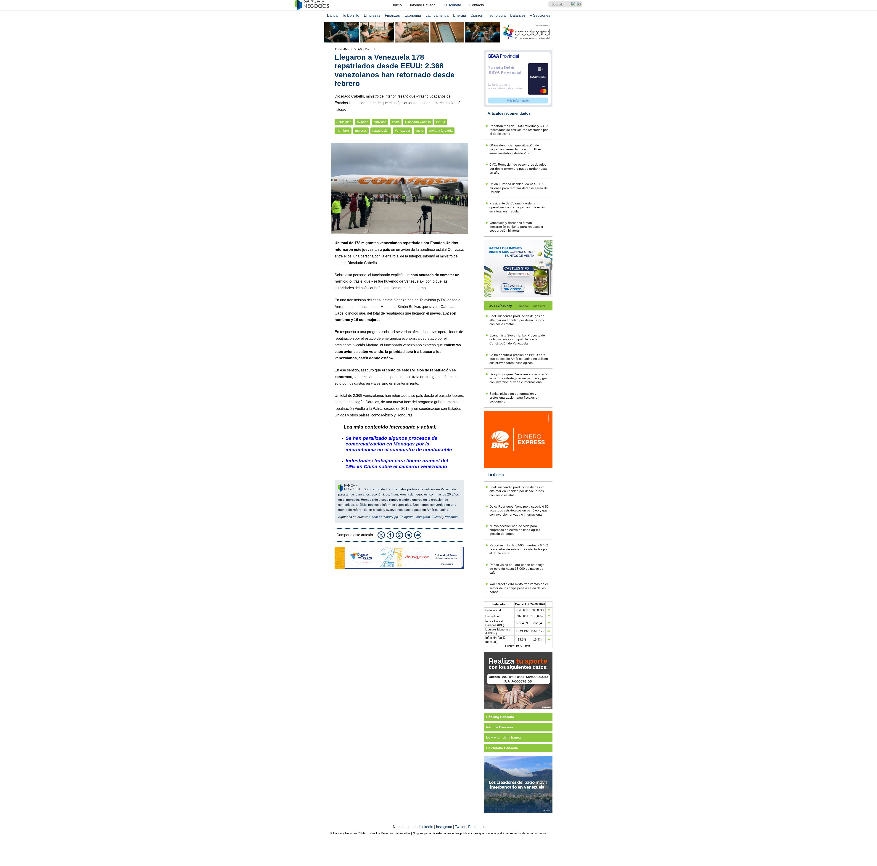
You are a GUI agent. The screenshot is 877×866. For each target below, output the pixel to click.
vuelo (419, 130)
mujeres (361, 130)
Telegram (407, 517)
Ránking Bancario (500, 717)
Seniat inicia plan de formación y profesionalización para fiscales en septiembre (514, 397)
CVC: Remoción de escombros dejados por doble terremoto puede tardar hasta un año (518, 168)
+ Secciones (540, 15)
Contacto (476, 5)
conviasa (380, 122)
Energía (459, 15)
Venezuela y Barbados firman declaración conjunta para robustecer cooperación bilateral (516, 227)
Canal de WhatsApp (383, 517)
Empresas (372, 15)
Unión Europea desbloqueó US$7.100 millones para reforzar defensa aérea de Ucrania (518, 188)
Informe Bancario (499, 727)
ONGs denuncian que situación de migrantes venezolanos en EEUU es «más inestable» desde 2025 (515, 149)
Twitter (436, 517)
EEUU (440, 122)
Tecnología (497, 15)
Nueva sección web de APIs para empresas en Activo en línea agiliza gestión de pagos (514, 530)
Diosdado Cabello (418, 122)
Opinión (476, 15)
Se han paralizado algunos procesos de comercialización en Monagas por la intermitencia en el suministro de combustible (399, 443)
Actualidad (343, 122)
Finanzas (392, 15)
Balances (518, 15)
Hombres (343, 130)
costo (396, 122)
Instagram (422, 517)
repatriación (380, 130)
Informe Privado (423, 5)
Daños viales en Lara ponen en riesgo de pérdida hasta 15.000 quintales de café (516, 569)
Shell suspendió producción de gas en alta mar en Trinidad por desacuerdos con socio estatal (516, 320)
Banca (332, 15)
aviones (362, 122)
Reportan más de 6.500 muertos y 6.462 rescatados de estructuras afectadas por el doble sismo (518, 130)
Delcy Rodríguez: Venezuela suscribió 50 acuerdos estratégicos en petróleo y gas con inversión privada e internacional (519, 378)
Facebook (452, 517)
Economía (412, 15)
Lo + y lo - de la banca (503, 737)
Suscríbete (452, 5)
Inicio (397, 5)
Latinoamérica (437, 15)
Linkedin (426, 827)
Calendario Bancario (502, 748)
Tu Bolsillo (350, 15)
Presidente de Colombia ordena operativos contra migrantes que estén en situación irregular (517, 207)
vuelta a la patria (441, 130)
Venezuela (402, 130)
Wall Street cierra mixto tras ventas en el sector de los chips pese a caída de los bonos (518, 588)
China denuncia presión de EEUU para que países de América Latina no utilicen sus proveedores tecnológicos (518, 359)
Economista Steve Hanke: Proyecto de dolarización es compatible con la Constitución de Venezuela (517, 339)
